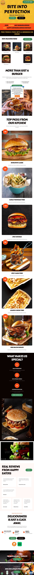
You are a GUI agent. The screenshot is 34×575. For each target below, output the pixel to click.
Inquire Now (17, 96)
